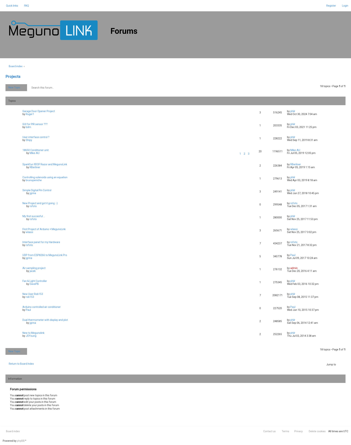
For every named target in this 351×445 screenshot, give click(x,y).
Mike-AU (34, 153)
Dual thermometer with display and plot (45, 319)
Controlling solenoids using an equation (44, 177)
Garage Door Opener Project (38, 111)
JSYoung (31, 335)
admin (294, 268)
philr (292, 111)
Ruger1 (30, 114)
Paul (292, 255)
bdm (28, 127)
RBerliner (35, 167)
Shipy (29, 140)
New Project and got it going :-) (40, 203)
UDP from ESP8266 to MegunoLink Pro (44, 255)
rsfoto (33, 206)
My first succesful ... (33, 216)
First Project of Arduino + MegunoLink (44, 229)
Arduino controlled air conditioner (41, 306)
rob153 (30, 296)
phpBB (21, 440)
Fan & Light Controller (34, 281)
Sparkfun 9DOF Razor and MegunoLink (44, 164)
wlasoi (29, 232)
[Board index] (73, 30)
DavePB (34, 283)
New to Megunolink (33, 332)
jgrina (33, 193)
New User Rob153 (32, 294)
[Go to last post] (297, 111)
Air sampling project (34, 268)
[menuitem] (25, 5)
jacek (33, 271)
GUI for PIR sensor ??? (35, 124)
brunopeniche (34, 180)
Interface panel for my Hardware (41, 242)
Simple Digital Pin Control (36, 190)
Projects (12, 76)
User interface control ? (35, 137)
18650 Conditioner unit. (35, 150)
